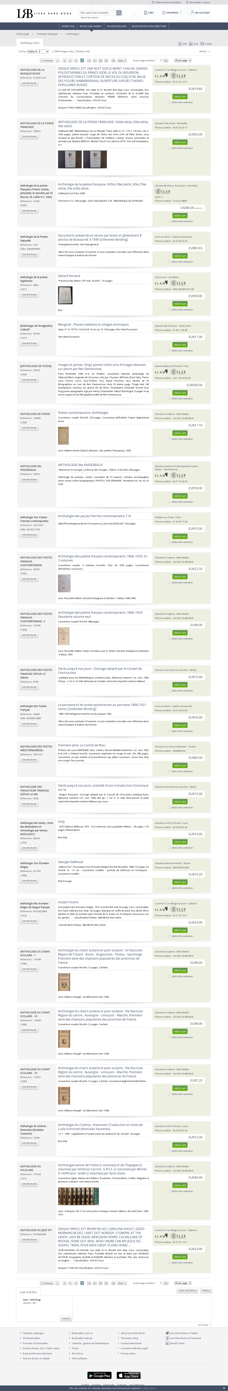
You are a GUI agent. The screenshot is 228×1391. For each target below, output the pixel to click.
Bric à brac (77, 1353)
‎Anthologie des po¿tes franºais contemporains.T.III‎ (94, 516)
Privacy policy (127, 1353)
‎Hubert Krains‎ (68, 902)
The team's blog (129, 1338)
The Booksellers (117, 26)
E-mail (208, 43)
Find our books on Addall (36, 1358)
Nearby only (83, 51)
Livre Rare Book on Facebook (185, 1338)
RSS (196, 43)
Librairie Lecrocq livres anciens (172, 670)
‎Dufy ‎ (62, 822)
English (85, 1384)
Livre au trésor (163, 236)
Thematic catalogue (47, 33)
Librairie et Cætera (165, 414)
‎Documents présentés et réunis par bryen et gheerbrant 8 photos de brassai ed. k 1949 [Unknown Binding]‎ (100, 237)
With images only (64, 51)
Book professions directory (149, 26)
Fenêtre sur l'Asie (164, 517)
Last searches (28, 1292)
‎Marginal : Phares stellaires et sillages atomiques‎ (93, 324)
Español (96, 1384)
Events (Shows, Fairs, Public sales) (40, 1348)
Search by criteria (89, 17)
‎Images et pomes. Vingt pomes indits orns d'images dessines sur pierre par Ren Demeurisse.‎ (102, 367)
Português (109, 1384)
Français (122, 1384)
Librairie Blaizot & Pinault (168, 366)
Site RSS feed (176, 1343)
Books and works (91, 26)
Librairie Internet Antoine (168, 863)
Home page (68, 26)
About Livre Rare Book (133, 1333)
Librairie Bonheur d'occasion (170, 185)
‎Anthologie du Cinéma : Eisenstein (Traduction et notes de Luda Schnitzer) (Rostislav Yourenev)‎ (100, 1127)
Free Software (79, 1358)
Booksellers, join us (82, 1333)
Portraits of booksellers (35, 1343)
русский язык (136, 1384)
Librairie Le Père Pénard (168, 823)
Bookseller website (81, 1338)
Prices (75, 1348)
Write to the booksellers (168, 2)
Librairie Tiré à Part (165, 123)
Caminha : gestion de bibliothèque (90, 1343)
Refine (203, 51)
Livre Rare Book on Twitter (183, 1333)
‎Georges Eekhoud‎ (70, 862)
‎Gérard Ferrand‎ (69, 276)
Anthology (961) (29, 43)
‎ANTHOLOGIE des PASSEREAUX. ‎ (81, 465)
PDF (185, 43)
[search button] (119, 13)
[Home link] (43, 13)
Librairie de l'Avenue (166, 325)
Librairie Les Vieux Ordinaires (171, 746)
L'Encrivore (161, 277)
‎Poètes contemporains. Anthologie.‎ (83, 413)
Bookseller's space (199, 2)
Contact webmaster (131, 1343)
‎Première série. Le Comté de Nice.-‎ (82, 745)
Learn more (149, 1388)
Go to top (203, 1324)
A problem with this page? (134, 1348)
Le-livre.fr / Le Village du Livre (170, 69)
